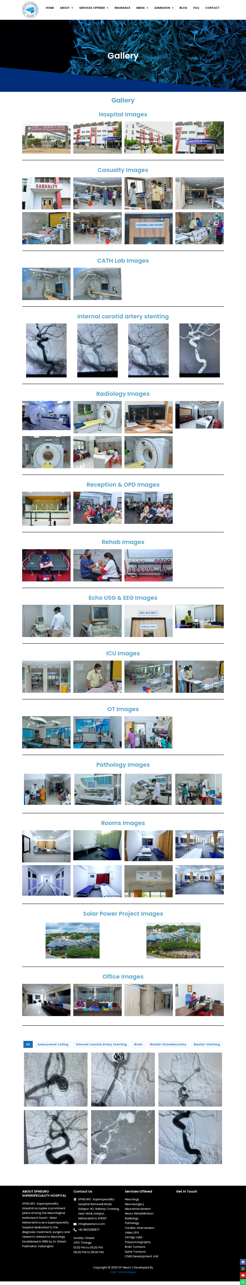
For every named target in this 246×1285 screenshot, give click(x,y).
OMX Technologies (123, 1272)
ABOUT (65, 8)
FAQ (196, 8)
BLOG (183, 8)
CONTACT (212, 8)
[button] (66, 8)
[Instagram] (243, 1269)
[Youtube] (243, 1275)
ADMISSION (162, 8)
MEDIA (140, 8)
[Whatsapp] (243, 1282)
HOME (50, 8)
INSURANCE (122, 8)
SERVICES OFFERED (92, 8)
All (28, 1044)
